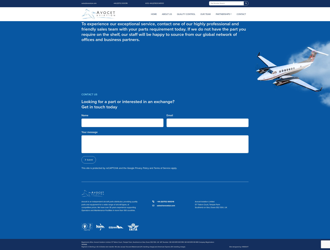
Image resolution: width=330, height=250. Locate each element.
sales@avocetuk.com (89, 3)
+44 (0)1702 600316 (120, 3)
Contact (241, 14)
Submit (89, 159)
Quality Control (186, 14)
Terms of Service (162, 168)
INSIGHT (245, 247)
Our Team (205, 14)
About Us (167, 14)
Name (84, 115)
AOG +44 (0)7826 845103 (154, 3)
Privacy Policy (142, 168)
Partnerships (223, 14)
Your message (89, 132)
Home (154, 14)
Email (170, 115)
